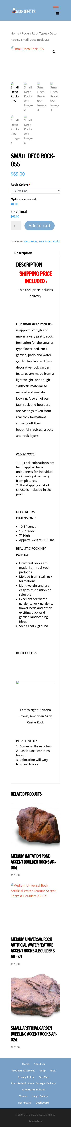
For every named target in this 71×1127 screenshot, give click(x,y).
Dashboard (24, 1102)
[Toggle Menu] (56, 7)
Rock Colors (20, 184)
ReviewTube (35, 1121)
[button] (54, 52)
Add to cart (39, 225)
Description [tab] (23, 253)
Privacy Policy (26, 1077)
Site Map (44, 1077)
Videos (23, 1096)
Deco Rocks (30, 241)
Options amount (23, 199)
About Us (39, 1064)
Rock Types (39, 33)
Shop (43, 1070)
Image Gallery (40, 1096)
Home (15, 33)
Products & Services (23, 1070)
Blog (52, 1070)
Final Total (19, 212)
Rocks (25, 33)
